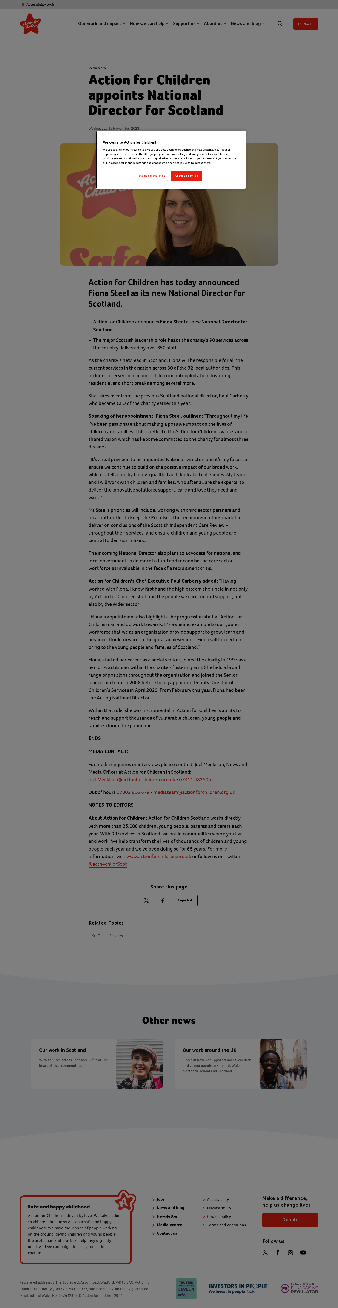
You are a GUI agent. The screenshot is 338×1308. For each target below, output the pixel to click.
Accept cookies (186, 175)
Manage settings (152, 175)
